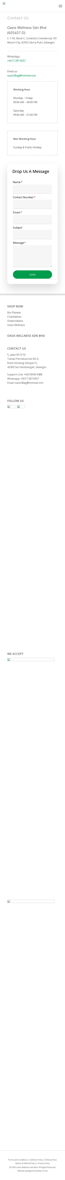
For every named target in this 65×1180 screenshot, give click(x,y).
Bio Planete (14, 312)
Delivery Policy (36, 1159)
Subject (17, 227)
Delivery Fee (50, 1159)
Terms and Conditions (18, 1159)
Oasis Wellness (16, 325)
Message (19, 243)
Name (17, 182)
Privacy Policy (44, 1163)
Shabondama (15, 321)
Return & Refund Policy (25, 1163)
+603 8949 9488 (33, 374)
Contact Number (24, 197)
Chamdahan (14, 316)
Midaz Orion (42, 1170)
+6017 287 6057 (16, 60)
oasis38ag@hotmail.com (21, 75)
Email (17, 212)
